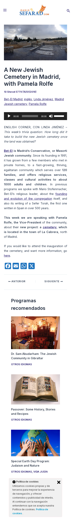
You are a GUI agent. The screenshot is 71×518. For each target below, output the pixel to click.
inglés (28, 99)
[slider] (59, 115)
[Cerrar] (58, 482)
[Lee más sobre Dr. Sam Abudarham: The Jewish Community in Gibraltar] (35, 332)
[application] (35, 116)
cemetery (49, 227)
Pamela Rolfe (38, 104)
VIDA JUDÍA (40, 471)
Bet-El (8, 151)
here (7, 255)
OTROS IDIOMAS (21, 364)
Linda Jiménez (43, 99)
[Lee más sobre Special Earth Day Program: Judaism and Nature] (35, 443)
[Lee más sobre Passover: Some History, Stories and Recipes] (35, 389)
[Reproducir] (9, 116)
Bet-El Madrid (13, 99)
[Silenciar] (51, 116)
